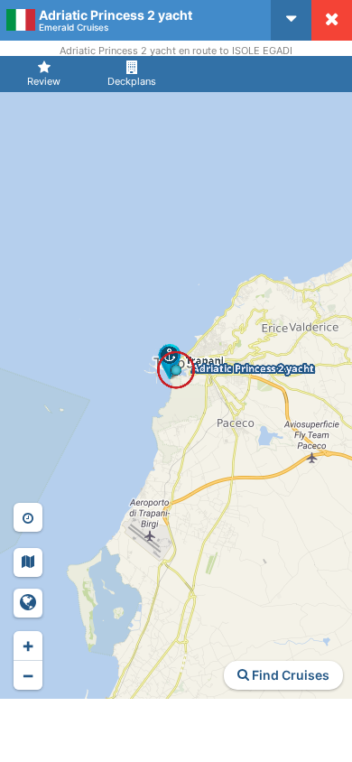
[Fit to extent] (28, 603)
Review (43, 81)
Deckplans (131, 81)
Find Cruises (289, 675)
